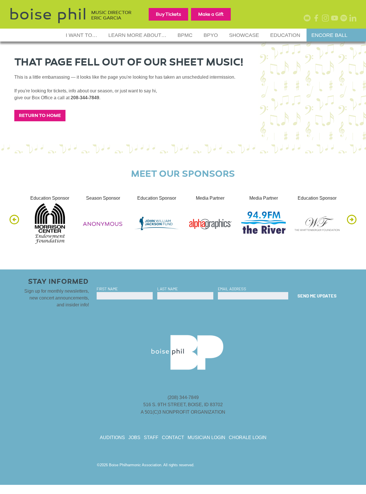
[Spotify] (344, 19)
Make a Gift (211, 14)
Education (285, 35)
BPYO (211, 35)
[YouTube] (335, 19)
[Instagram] (326, 19)
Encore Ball (329, 35)
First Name (107, 288)
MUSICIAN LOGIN (206, 437)
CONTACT (173, 437)
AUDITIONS (112, 437)
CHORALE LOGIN (247, 437)
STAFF (151, 437)
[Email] (308, 19)
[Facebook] (317, 19)
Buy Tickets (168, 14)
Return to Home (40, 115)
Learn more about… (137, 35)
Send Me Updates (317, 295)
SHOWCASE (244, 35)
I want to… (81, 35)
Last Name (167, 288)
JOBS (134, 437)
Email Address (232, 288)
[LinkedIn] (354, 19)
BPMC (185, 35)
